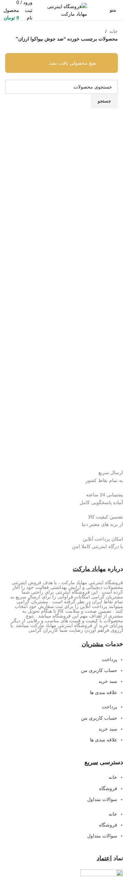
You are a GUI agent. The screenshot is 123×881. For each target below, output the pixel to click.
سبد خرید (107, 681)
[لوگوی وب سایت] (61, 10)
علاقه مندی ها (103, 692)
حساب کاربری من (99, 670)
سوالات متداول (102, 799)
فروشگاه (108, 788)
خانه (113, 31)
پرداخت (109, 659)
